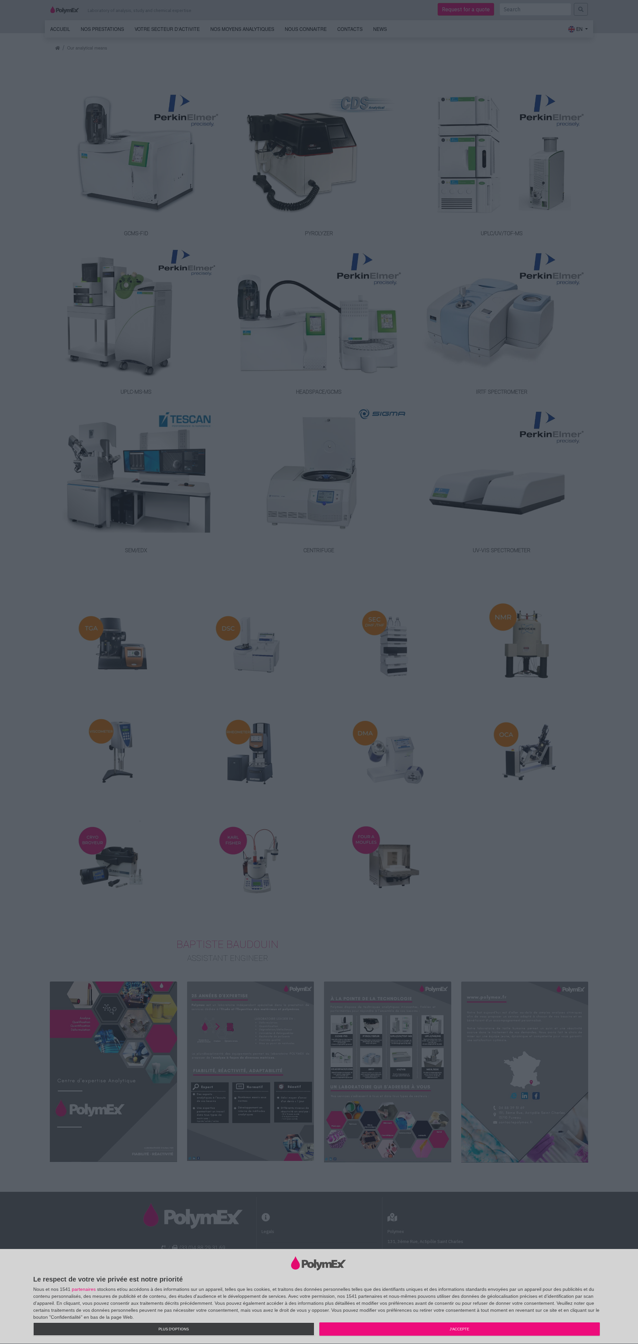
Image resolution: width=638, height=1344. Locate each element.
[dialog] (319, 1296)
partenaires (84, 1289)
